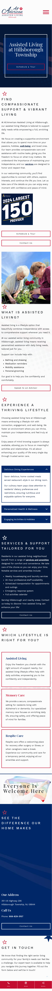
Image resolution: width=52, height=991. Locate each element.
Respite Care (14, 736)
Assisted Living (16, 658)
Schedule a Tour (25, 67)
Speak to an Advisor (25, 388)
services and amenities (37, 560)
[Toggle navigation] (46, 12)
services (29, 164)
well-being (25, 146)
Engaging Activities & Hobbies (19, 519)
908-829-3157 (16, 916)
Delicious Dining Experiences (19, 469)
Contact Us (26, 243)
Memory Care (15, 695)
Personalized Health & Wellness (20, 509)
